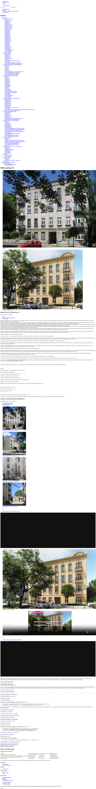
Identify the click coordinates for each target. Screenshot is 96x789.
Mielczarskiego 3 (8, 124)
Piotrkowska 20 (7, 148)
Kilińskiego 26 (7, 21)
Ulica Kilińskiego (8, 48)
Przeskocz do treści (6, 2)
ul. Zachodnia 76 (6, 161)
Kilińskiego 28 (7, 22)
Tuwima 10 (7, 159)
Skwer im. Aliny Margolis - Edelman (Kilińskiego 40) (14, 71)
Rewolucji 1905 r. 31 (8, 28)
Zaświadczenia (5, 764)
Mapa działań (5, 17)
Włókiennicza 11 (8, 36)
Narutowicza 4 (7, 53)
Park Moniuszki (7, 70)
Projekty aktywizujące (6, 163)
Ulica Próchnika (8, 94)
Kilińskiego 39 (7, 65)
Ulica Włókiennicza (8, 50)
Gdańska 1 (7, 121)
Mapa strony (5, 779)
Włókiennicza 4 (7, 31)
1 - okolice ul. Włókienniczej (8, 18)
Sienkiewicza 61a (8, 103)
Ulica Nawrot (7, 106)
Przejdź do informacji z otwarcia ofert (7, 709)
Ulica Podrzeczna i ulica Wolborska (11, 92)
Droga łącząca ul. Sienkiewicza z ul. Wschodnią (13, 63)
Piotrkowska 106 (8, 100)
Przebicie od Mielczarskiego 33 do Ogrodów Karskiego (14, 128)
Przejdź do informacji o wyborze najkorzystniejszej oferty (10, 741)
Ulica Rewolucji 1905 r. (9, 49)
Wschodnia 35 (7, 82)
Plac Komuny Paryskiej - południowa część (12, 110)
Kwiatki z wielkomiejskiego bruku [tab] (9, 317)
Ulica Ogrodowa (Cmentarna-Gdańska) (12, 135)
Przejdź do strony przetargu (5, 698)
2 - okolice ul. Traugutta (7, 52)
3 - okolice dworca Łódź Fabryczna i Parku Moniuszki (12, 64)
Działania (4, 10)
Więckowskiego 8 (8, 153)
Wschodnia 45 (7, 42)
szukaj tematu (13, 7)
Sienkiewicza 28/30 (8, 58)
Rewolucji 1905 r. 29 (8, 27)
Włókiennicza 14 (8, 38)
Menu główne (5, 1)
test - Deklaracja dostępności (8, 780)
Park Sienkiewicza (8, 105)
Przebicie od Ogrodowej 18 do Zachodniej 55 (13, 142)
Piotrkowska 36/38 (8, 150)
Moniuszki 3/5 (7, 158)
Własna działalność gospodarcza (10, 164)
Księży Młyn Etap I (8, 155)
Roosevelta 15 (7, 113)
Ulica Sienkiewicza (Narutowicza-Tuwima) (12, 60)
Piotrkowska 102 (8, 99)
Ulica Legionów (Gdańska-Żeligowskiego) (12, 133)
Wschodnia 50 (7, 43)
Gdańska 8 (7, 138)
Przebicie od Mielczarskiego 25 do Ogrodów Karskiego (14, 129)
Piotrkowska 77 (7, 55)
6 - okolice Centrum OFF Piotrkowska (9, 111)
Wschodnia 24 (7, 81)
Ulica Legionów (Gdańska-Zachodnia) (11, 143)
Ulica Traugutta (7, 61)
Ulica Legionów (8, 89)
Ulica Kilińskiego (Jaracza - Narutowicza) (12, 73)
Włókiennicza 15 (8, 39)
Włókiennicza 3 (7, 30)
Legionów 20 (7, 139)
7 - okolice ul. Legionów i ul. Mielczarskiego (10, 11)
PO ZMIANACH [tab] (6, 405)
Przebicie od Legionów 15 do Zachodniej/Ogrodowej (14, 140)
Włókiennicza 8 (7, 35)
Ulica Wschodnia (8, 51)
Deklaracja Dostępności (7, 777)
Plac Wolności (7, 86)
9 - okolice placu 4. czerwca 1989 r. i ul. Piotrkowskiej (12, 146)
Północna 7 (7, 77)
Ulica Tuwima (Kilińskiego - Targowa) (12, 74)
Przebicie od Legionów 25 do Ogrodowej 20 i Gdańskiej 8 (15, 141)
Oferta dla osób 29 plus (9, 165)
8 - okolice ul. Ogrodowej (7, 137)
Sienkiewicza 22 (8, 56)
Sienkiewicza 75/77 (8, 116)
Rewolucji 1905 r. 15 (8, 25)
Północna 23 (7, 78)
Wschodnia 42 (7, 83)
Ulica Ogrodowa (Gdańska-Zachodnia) (12, 144)
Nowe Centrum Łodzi (6, 157)
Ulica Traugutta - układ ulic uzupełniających (12, 62)
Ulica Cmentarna (8, 132)
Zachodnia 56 (7, 84)
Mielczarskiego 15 (8, 125)
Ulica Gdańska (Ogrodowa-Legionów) (12, 136)
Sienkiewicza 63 (8, 104)
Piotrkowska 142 (8, 112)
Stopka (4, 3)
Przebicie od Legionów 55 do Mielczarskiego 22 (13, 130)
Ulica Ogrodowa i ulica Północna (11, 91)
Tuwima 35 (7, 67)
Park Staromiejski (8, 85)
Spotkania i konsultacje (7, 765)
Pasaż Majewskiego (8, 46)
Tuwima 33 (7, 66)
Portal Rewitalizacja (6, 9)
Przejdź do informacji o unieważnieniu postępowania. (9, 715)
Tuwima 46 (7, 68)
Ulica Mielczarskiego (8, 134)
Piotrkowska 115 (8, 101)
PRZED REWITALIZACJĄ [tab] (8, 403)
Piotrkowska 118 (8, 102)
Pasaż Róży (7, 87)
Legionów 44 (7, 123)
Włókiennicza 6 (7, 33)
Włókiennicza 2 (7, 29)
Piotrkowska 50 (7, 152)
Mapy (4, 773)
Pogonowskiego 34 (8, 20)
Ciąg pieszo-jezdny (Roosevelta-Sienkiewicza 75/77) (14, 118)
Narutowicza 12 (7, 54)
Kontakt (4, 778)
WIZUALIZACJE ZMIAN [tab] (7, 404)
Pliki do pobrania (6, 772)
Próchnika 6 (7, 147)
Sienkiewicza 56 (8, 115)
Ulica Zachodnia (8, 97)
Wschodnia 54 (7, 45)
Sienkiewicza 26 (8, 57)
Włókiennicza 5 (7, 32)
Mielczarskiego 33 (6, 12)
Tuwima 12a (7, 59)
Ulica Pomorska (7, 93)
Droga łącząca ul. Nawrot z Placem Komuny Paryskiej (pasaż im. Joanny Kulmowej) (20, 109)
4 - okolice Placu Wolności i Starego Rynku (10, 75)
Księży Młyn (5, 154)
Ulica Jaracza (7, 47)
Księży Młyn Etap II (8, 156)
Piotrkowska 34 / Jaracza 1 (9, 149)
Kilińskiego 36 (7, 23)
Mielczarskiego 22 (8, 126)
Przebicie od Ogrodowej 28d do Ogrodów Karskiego (14, 131)
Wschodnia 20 (7, 79)
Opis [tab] (3, 316)
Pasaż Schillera (7, 108)
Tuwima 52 (7, 69)
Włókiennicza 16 (8, 40)
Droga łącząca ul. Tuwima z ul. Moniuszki (12, 160)
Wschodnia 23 (7, 80)
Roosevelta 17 (7, 114)
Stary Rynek (7, 88)
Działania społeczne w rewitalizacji (9, 162)
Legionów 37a (7, 122)
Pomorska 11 (7, 76)
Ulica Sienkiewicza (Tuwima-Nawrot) (11, 107)
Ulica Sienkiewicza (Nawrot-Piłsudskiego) (12, 119)
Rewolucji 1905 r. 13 (8, 24)
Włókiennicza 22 (8, 41)
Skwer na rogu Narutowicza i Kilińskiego (12, 72)
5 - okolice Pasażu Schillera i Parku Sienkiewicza (11, 98)
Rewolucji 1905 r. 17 (8, 26)
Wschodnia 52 (7, 44)
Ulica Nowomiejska (8, 90)
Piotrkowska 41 (7, 151)
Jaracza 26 (7, 19)
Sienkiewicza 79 (8, 117)
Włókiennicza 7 (7, 34)
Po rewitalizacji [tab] (5, 318)
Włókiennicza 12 (8, 37)
